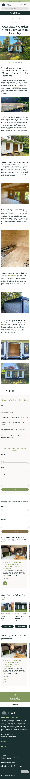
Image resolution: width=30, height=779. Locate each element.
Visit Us (4, 755)
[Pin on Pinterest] (12, 391)
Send (15, 489)
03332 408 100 (7, 758)
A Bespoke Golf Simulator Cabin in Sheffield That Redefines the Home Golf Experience (12, 565)
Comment (3, 519)
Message (3, 474)
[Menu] (27, 4)
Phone (2, 467)
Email (2, 461)
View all (3, 541)
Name (2, 454)
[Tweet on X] (6, 391)
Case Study (15, 22)
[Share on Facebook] (9, 391)
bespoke (10, 275)
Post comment (15, 531)
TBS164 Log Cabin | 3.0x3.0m (6, 617)
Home (2, 17)
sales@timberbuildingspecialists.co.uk (11, 757)
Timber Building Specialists (9, 775)
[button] (24, 4)
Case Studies (7, 17)
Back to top (15, 704)
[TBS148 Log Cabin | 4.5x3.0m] (21, 607)
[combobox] (15, 8)
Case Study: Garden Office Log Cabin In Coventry (10, 18)
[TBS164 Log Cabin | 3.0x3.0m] (7, 607)
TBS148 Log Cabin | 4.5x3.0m (20, 617)
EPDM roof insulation (13, 129)
